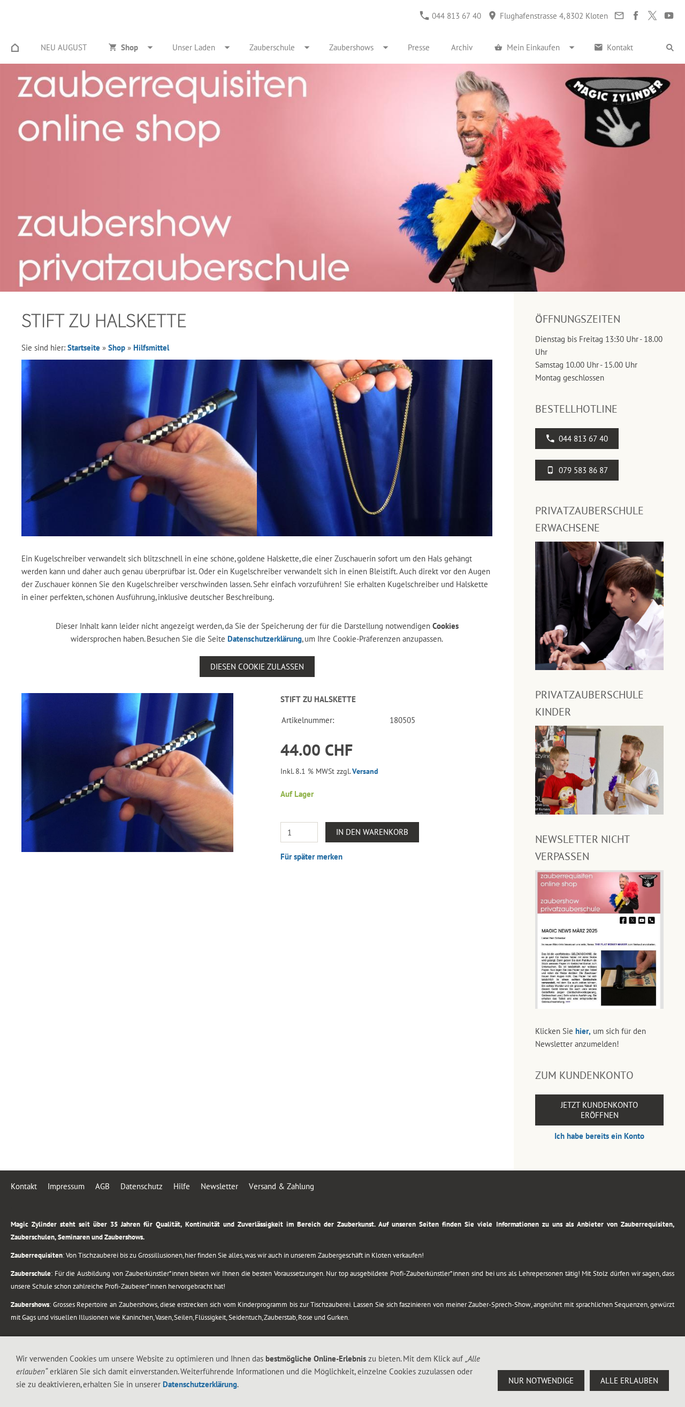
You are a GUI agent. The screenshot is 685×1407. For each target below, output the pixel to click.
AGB (102, 1186)
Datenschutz (141, 1186)
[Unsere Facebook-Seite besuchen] (635, 16)
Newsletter (219, 1186)
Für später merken (311, 856)
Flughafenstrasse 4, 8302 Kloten (553, 16)
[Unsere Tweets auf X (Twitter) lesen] (652, 16)
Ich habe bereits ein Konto (599, 1136)
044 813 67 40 (455, 16)
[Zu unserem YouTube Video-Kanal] (668, 16)
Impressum (66, 1186)
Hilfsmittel (151, 348)
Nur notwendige (541, 1380)
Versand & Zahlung (281, 1186)
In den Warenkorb (372, 832)
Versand (365, 771)
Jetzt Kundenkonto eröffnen (599, 1110)
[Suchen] (670, 48)
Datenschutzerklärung (264, 639)
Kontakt (24, 1186)
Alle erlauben (629, 1380)
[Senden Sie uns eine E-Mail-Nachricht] (619, 16)
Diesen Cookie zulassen (257, 666)
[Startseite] (15, 48)
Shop (116, 348)
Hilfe (181, 1186)
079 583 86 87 (583, 470)
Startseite (83, 348)
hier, (583, 1031)
